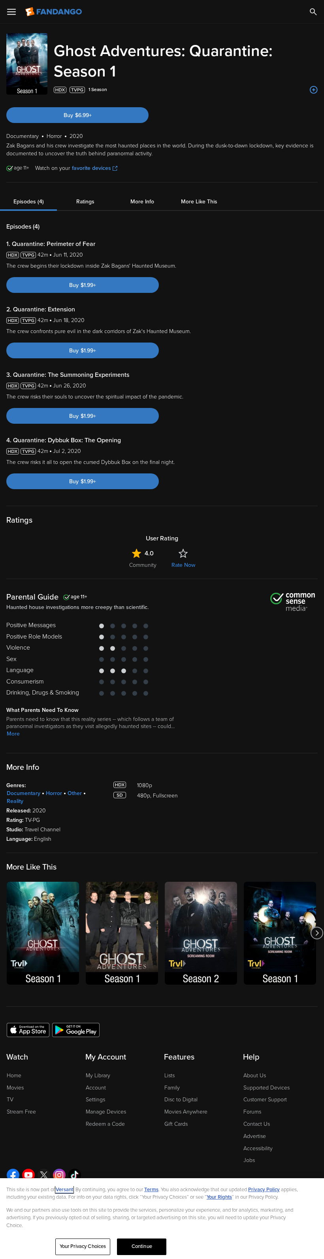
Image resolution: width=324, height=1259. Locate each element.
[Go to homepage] (54, 12)
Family (172, 1087)
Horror (54, 793)
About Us (254, 1075)
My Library (98, 1075)
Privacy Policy (264, 1189)
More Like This (199, 201)
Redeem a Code (105, 1124)
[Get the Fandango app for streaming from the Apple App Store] (28, 1029)
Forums (252, 1111)
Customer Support (265, 1099)
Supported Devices (266, 1087)
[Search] (313, 12)
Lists (169, 1075)
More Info (142, 201)
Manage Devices (106, 1111)
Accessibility (258, 1148)
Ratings (85, 201)
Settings (95, 1099)
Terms (151, 1189)
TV (10, 1099)
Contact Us (256, 1124)
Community (142, 565)
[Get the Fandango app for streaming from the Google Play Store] (76, 1029)
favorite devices (91, 168)
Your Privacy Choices (83, 1246)
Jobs (249, 1160)
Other (75, 793)
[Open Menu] (11, 12)
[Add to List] (314, 90)
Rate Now (183, 565)
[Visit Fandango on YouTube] (28, 1175)
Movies (15, 1087)
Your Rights (219, 1197)
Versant (64, 1189)
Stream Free (21, 1111)
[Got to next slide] (316, 933)
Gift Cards (176, 1124)
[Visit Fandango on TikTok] (74, 1175)
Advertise (254, 1136)
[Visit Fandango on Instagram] (59, 1175)
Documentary (23, 793)
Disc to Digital (181, 1099)
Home (14, 1075)
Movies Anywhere (185, 1111)
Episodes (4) (28, 201)
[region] (162, 1218)
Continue (142, 1246)
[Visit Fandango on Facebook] (13, 1175)
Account (96, 1087)
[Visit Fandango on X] (44, 1175)
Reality (15, 801)
